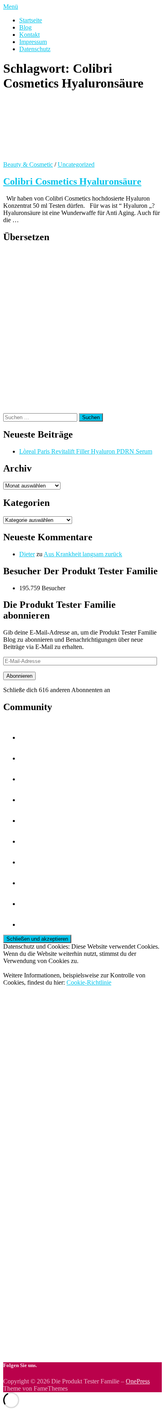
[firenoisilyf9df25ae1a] (28, 799)
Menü (10, 6)
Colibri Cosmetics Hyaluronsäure (72, 181)
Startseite (30, 20)
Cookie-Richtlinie (88, 982)
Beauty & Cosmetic (28, 164)
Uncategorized (76, 164)
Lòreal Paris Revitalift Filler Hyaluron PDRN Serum (85, 451)
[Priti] (28, 924)
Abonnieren (19, 676)
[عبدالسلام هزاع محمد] (28, 820)
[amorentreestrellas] (28, 862)
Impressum (33, 41)
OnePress (138, 1381)
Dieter (27, 554)
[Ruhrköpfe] (28, 883)
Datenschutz (34, 49)
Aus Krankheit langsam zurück (83, 554)
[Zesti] (28, 758)
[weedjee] (28, 903)
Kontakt (29, 34)
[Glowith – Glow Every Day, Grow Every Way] (28, 779)
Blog (25, 27)
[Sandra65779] (28, 841)
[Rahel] (28, 737)
